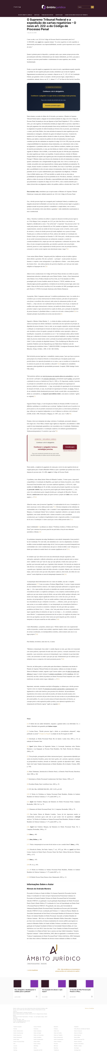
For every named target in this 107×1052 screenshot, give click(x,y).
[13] (39, 527)
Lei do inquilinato (33, 970)
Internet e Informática (78, 1043)
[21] (58, 679)
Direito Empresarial (17, 1037)
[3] (46, 266)
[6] (58, 364)
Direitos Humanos (78, 1041)
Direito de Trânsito (78, 1033)
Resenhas (56, 1048)
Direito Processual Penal (33, 963)
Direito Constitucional (18, 1033)
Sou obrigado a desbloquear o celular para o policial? (25, 990)
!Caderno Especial (17, 1026)
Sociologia (76, 1048)
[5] (61, 314)
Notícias (36, 14)
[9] (57, 431)
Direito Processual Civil (79, 1039)
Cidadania (76, 1026)
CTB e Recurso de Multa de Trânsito (82, 1028)
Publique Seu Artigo (47, 14)
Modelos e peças (78, 1045)
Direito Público (37, 1041)
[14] (40, 532)
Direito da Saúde (37, 1033)
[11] (55, 507)
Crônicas (56, 1028)
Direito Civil (56, 1030)
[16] (65, 574)
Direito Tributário (57, 1041)
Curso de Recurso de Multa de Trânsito (76, 14)
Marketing (36, 1045)
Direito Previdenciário (38, 1039)
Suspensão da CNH (38, 1050)
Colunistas (36, 1028)
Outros (35, 1048)
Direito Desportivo (17, 1035)
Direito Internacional (58, 1037)
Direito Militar (77, 1037)
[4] (75, 311)
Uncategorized (77, 1050)
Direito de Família (58, 1033)
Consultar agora (69, 447)
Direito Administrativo (18, 1030)
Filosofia (56, 1043)
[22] (59, 704)
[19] (37, 634)
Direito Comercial (78, 1030)
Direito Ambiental (37, 1030)
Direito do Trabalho (58, 1035)
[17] (37, 584)
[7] (34, 396)
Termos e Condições (89, 1008)
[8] (70, 413)
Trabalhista (56, 1050)
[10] (35, 497)
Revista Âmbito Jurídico (25, 14)
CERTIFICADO (59, 14)
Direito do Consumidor (39, 1035)
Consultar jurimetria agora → (53, 105)
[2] (67, 249)
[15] (68, 549)
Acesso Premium (37, 1026)
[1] (57, 209)
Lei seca (15, 1045)
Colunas (15, 1028)
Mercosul (56, 1045)
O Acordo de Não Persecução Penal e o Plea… (80, 990)
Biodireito (56, 1026)
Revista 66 (43, 963)
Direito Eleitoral (77, 1035)
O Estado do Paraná (44, 734)
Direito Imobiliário (37, 1037)
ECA (14, 1043)
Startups (15, 1050)
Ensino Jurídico (37, 1043)
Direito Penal (16, 1039)
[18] (58, 619)
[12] (72, 519)
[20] (63, 659)
